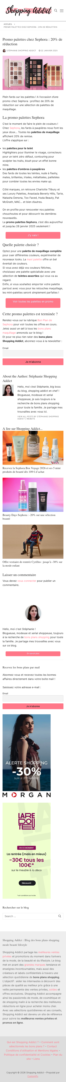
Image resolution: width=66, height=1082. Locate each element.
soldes (53, 989)
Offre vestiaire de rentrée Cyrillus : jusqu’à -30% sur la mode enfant (32, 563)
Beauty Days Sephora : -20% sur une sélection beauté (29, 516)
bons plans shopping (37, 637)
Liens (36, 1058)
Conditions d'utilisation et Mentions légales (32, 1050)
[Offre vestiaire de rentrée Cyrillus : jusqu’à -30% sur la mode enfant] (33, 542)
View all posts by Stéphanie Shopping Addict (38, 417)
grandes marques (34, 964)
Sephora (15, 128)
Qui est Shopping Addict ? (23, 1042)
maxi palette (34, 259)
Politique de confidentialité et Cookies (27, 1054)
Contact (52, 1046)
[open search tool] (55, 10)
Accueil (8, 24)
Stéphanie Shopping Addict (21, 50)
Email (5, 348)
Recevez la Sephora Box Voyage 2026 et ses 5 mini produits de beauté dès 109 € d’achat (32, 470)
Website (31, 419)
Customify (32, 1076)
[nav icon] (61, 10)
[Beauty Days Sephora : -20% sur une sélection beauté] (33, 495)
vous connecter (26, 580)
